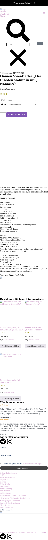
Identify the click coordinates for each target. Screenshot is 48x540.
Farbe (3, 100)
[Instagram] (10, 441)
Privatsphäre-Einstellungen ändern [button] (13, 495)
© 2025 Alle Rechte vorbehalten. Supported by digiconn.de (23, 532)
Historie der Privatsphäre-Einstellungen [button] (15, 498)
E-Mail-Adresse (5, 455)
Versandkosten (9, 340)
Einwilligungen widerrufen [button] (10, 501)
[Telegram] (3, 441)
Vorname (3, 448)
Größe (4, 104)
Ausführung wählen (10, 346)
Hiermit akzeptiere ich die (22, 464)
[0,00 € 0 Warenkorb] (40, 43)
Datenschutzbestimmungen (31, 464)
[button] (44, 13)
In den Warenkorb (16, 114)
